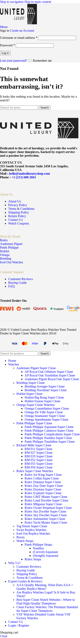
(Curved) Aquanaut (45, 552)
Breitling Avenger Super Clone (45, 386)
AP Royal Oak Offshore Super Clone (49, 371)
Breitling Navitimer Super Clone (46, 390)
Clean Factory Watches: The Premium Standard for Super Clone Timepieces (47, 608)
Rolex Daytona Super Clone (43, 489)
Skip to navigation (12, 1)
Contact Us (15, 219)
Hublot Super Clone (29, 394)
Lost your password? (13, 60)
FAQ (11, 286)
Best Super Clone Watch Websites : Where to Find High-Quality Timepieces (45, 601)
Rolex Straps (33, 559)
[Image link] (39, 137)
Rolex (4, 240)
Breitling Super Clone (30, 382)
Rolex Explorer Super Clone (43, 493)
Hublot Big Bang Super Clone (44, 397)
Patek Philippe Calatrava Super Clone (49, 430)
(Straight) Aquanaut (45, 555)
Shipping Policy (18, 212)
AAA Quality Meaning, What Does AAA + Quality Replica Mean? (44, 586)
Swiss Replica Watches (31, 530)
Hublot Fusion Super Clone (42, 401)
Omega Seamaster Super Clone (45, 416)
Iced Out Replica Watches (33, 533)
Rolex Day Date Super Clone (44, 485)
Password (7, 45)
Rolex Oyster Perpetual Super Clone (48, 508)
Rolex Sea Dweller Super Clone (45, 511)
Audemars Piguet (11, 244)
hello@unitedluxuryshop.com (29, 173)
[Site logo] (18, 23)
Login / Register (18, 625)
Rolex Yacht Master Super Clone (46, 522)
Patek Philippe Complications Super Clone (52, 434)
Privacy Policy (17, 205)
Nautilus (38, 548)
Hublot (4, 251)
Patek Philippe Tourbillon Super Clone (50, 441)
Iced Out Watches (11, 262)
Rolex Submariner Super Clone (45, 519)
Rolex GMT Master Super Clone (46, 496)
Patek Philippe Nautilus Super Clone (48, 438)
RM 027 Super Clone (39, 452)
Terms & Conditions (21, 208)
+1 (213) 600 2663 (23, 177)
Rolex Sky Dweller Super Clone (46, 515)
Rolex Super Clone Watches (34, 471)
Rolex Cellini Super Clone (42, 478)
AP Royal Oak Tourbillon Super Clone (50, 375)
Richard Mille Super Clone (33, 445)
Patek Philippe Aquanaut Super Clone (49, 427)
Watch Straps (24, 541)
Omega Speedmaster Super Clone (46, 419)
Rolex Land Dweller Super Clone (46, 500)
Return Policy (17, 216)
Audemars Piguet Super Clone (36, 368)
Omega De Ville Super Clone (44, 412)
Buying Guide (17, 282)
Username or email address (18, 37)
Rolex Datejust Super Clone (43, 482)
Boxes (20, 537)
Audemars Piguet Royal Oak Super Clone (52, 379)
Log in (5, 53)
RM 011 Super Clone (38, 449)
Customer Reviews (20, 279)
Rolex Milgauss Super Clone (43, 504)
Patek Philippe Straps (38, 544)
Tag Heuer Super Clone (31, 526)
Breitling (5, 258)
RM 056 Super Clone (39, 467)
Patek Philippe (9, 247)
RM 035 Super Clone (39, 456)
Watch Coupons (18, 223)
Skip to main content (37, 1)
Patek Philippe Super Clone (34, 423)
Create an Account (22, 30)
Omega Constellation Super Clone (47, 408)
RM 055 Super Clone (39, 463)
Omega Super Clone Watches (35, 405)
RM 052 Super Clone (39, 460)
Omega (4, 255)
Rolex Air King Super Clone (43, 474)
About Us (14, 201)
